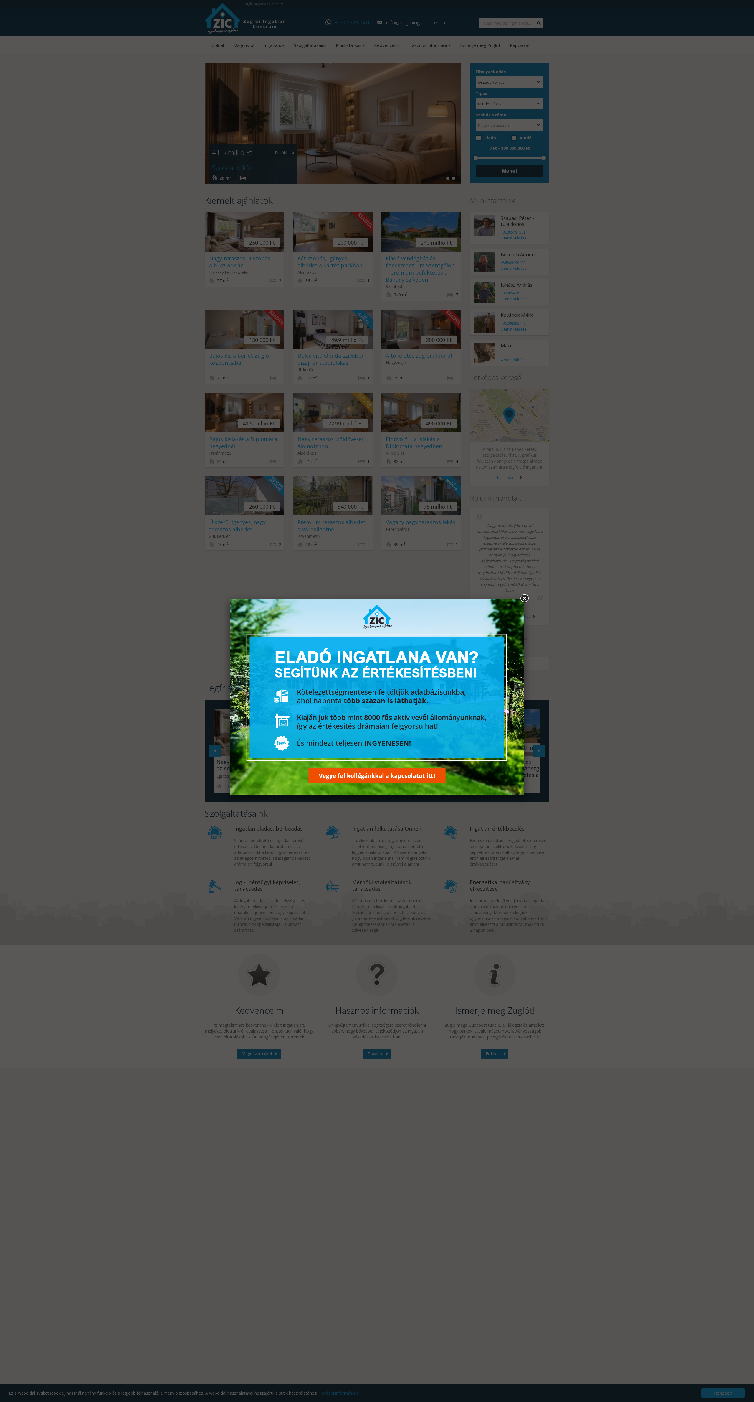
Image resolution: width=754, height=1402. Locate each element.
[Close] (524, 598)
